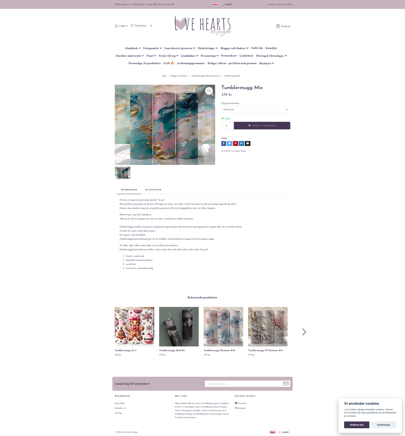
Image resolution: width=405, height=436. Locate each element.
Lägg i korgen (264, 125)
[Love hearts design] (202, 26)
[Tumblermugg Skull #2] (180, 326)
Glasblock (131, 48)
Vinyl (149, 56)
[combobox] (255, 109)
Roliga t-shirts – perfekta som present (232, 63)
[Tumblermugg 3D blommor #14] (269, 326)
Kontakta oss (120, 408)
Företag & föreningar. (270, 56)
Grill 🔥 (168, 63)
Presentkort (229, 56)
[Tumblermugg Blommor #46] (225, 326)
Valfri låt (257, 48)
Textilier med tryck (128, 56)
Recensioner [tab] (153, 189)
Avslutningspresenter (191, 63)
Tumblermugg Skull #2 (172, 350)
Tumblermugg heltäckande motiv (205, 75)
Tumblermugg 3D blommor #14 (265, 350)
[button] (304, 331)
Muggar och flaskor (233, 48)
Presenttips (208, 56)
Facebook (241, 403)
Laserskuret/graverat (178, 48)
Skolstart (265, 63)
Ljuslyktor (247, 56)
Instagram (241, 408)
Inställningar (383, 425)
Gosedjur (271, 48)
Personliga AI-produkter (145, 63)
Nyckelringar (206, 48)
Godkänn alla (357, 425)
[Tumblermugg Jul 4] (136, 326)
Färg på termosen (230, 103)
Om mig (118, 413)
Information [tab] (129, 189)
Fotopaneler (151, 48)
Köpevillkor (120, 403)
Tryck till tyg (167, 56)
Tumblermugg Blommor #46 (219, 350)
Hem (164, 75)
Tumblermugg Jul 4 (125, 350)
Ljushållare (188, 56)
